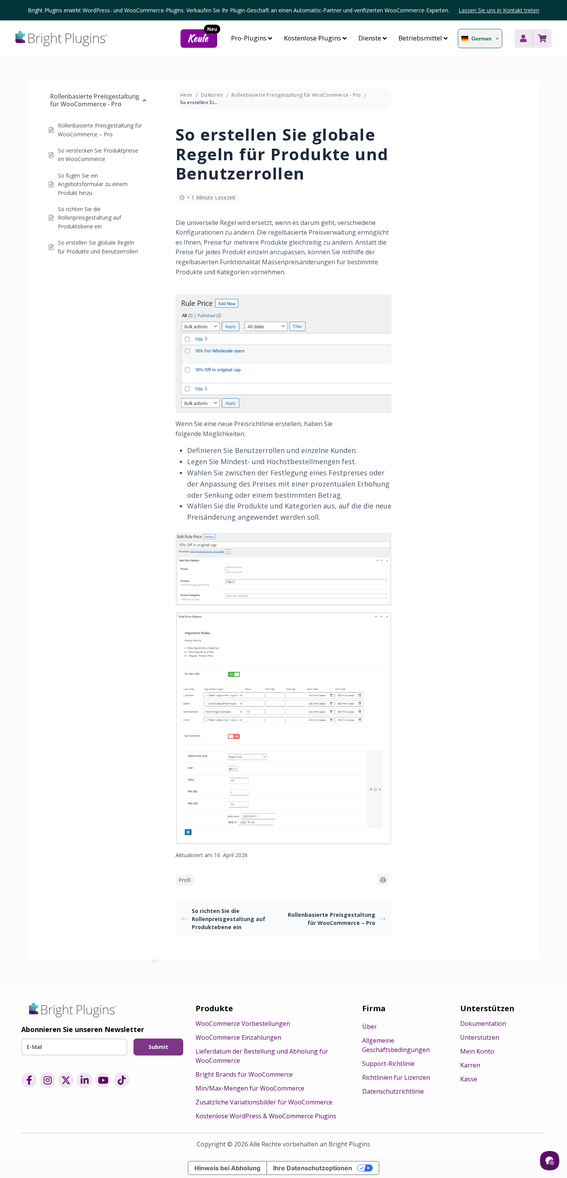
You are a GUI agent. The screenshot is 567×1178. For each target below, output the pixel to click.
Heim (186, 95)
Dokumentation (483, 1023)
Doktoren (212, 95)
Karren (470, 1065)
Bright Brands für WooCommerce (244, 1074)
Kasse (468, 1079)
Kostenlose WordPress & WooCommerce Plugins (266, 1116)
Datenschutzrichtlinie (393, 1091)
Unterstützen (479, 1037)
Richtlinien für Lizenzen (396, 1077)
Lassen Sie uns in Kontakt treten (499, 10)
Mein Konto (477, 1051)
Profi (185, 880)
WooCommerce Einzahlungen (238, 1037)
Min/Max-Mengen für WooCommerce (250, 1088)
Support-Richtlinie (388, 1063)
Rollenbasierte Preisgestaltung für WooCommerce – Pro (331, 918)
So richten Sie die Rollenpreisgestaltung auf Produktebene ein (228, 919)
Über (369, 1026)
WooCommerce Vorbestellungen (243, 1023)
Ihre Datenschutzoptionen (312, 1168)
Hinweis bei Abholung (227, 1168)
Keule (202, 37)
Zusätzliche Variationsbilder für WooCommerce (264, 1102)
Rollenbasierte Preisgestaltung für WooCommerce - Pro (296, 95)
